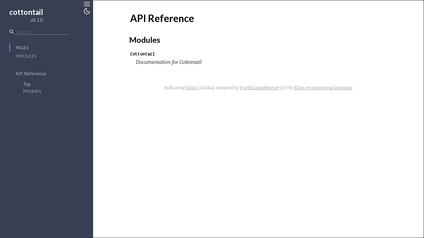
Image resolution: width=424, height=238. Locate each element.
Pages (22, 47)
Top (26, 84)
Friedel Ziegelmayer (259, 87)
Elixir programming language (323, 87)
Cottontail (142, 53)
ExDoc (192, 87)
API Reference (31, 73)
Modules (26, 56)
